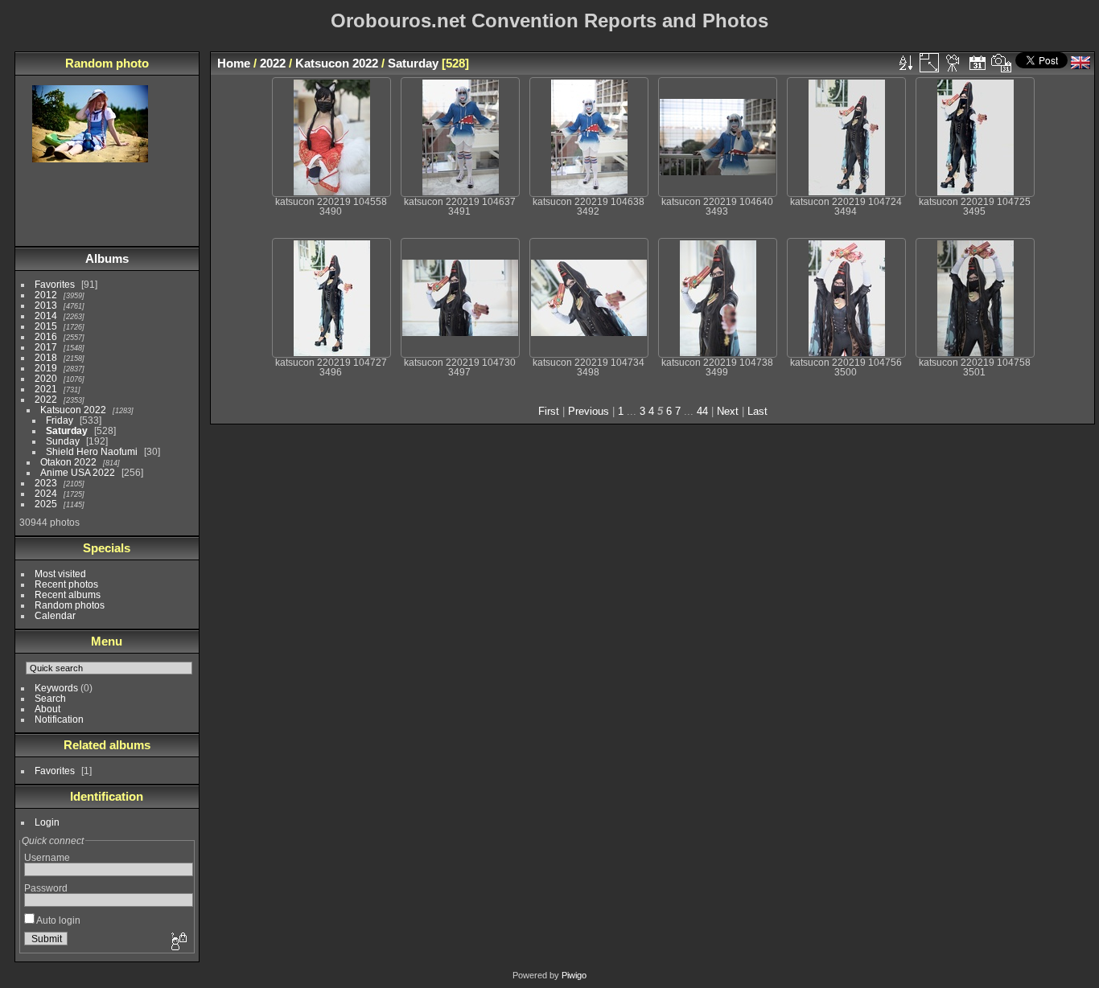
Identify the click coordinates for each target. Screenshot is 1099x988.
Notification (59, 719)
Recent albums (68, 594)
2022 (46, 399)
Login (47, 822)
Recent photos (66, 584)
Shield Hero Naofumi (92, 451)
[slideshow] (953, 62)
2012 (46, 294)
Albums (107, 258)
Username (47, 857)
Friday (59, 420)
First (548, 411)
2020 (46, 378)
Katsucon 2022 (73, 409)
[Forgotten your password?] (177, 942)
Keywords (56, 688)
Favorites (55, 284)
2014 (46, 315)
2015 (46, 326)
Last (757, 411)
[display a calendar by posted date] (977, 62)
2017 (46, 347)
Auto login (57, 920)
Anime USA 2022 (77, 472)
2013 (46, 305)
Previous (588, 411)
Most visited (60, 573)
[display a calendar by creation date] (1001, 62)
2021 (46, 388)
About (47, 708)
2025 (46, 503)
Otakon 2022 (68, 462)
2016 (46, 336)
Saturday (67, 430)
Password (46, 888)
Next (728, 411)
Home (233, 63)
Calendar (55, 615)
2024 (46, 493)
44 (702, 411)
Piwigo (574, 975)
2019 (46, 368)
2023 (46, 483)
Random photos (70, 605)
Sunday (63, 441)
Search (50, 698)
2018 (46, 357)
